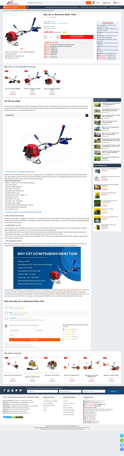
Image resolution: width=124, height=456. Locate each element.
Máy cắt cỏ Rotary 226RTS (12, 88)
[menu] (87, 115)
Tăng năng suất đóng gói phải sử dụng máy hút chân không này (52, 7)
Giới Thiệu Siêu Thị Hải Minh (50, 401)
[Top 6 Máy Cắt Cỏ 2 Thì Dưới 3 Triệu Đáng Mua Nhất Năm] (97, 110)
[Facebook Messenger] (122, 445)
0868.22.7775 (54, 49)
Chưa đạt (74, 339)
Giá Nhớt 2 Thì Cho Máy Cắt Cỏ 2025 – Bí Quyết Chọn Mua (111, 151)
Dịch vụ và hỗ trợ (68, 407)
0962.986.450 (53, 48)
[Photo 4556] (22, 31)
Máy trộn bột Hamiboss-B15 (108, 192)
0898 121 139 (111, 55)
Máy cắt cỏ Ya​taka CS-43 (52, 375)
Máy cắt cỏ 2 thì (63, 23)
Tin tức (45, 407)
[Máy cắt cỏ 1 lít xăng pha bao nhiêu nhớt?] (97, 128)
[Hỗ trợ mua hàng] (122, 440)
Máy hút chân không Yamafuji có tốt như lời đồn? (84, 7)
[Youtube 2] (12, 390)
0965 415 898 (112, 59)
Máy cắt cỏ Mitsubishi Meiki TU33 (52, 89)
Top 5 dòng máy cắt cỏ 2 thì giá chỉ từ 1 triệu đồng (111, 115)
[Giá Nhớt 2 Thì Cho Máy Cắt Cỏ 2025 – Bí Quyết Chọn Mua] (97, 152)
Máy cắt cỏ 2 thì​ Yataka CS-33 (12, 375)
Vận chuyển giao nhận (49, 405)
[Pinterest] (20, 390)
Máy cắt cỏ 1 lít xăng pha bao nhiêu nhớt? (110, 127)
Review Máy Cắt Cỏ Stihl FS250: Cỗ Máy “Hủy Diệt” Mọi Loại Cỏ (111, 139)
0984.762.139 (54, 54)
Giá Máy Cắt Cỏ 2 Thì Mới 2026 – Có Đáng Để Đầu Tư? (111, 103)
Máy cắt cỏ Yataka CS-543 (111, 375)
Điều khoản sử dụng (68, 414)
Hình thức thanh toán (69, 403)
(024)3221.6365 (68, 46)
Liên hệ (45, 410)
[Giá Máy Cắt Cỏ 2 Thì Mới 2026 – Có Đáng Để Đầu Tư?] (97, 104)
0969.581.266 (53, 53)
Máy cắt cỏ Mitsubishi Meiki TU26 (32, 89)
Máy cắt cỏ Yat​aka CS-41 (32, 376)
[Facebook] (4, 390)
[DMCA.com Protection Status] (17, 417)
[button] (117, 2)
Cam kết (65, 401)
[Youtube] (8, 390)
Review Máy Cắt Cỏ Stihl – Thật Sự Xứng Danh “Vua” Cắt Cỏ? (111, 145)
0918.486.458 (53, 46)
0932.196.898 (62, 44)
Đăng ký (113, 391)
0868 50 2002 (112, 57)
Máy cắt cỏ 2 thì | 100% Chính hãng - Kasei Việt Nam (110, 133)
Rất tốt (73, 331)
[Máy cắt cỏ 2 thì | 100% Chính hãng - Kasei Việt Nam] (97, 134)
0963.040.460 (54, 51)
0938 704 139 (92, 419)
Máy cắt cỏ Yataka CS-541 (71, 375)
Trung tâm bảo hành (68, 412)
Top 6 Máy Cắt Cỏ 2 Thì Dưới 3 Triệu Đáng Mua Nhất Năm (111, 109)
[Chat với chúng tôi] (122, 449)
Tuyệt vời (74, 329)
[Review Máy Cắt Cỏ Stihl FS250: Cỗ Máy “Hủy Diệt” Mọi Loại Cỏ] (97, 140)
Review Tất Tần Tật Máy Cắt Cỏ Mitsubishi (111, 157)
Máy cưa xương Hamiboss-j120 (109, 216)
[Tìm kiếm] (88, 2)
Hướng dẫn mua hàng (68, 410)
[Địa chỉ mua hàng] (122, 435)
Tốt (73, 334)
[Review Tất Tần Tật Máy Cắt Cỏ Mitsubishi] (97, 158)
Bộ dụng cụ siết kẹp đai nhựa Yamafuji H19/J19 (109, 201)
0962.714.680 (60, 46)
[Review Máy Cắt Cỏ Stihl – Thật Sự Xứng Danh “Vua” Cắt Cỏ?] (97, 146)
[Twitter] (16, 390)
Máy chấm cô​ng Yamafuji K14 (109, 168)
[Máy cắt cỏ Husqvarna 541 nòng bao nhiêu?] (97, 122)
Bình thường (75, 336)
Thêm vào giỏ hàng (77, 37)
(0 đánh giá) (53, 17)
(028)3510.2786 (70, 44)
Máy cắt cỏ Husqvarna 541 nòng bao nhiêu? (109, 121)
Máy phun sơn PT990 (107, 209)
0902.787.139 (55, 44)
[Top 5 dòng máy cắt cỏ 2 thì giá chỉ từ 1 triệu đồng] (97, 116)
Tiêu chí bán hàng (47, 403)
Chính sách (66, 405)
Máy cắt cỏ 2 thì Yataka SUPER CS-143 (91, 376)
